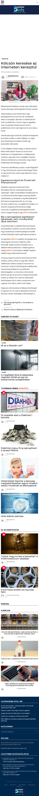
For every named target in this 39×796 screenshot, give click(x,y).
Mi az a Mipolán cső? (12, 345)
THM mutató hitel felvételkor (14, 762)
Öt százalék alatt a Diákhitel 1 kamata (16, 416)
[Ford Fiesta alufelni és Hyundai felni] (19, 577)
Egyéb (4, 343)
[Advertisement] (19, 37)
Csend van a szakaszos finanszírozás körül (19, 659)
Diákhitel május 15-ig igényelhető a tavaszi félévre (19, 449)
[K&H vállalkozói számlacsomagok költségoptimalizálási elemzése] (19, 673)
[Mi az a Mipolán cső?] (19, 330)
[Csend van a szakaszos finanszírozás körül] (19, 649)
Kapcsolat (19, 786)
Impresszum (13, 784)
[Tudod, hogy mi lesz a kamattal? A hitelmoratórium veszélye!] (19, 543)
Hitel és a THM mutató (11, 768)
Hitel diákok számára (12, 516)
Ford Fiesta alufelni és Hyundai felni (17, 591)
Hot (4, 393)
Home (5, 784)
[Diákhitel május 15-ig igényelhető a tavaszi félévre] (19, 435)
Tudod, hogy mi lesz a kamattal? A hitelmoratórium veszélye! (19, 557)
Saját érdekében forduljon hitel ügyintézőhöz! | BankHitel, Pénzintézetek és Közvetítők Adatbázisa (18, 765)
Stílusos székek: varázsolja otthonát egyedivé (15, 710)
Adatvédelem (22, 784)
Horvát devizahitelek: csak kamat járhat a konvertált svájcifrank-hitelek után (19, 633)
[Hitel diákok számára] (19, 503)
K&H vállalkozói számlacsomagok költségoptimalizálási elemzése (19, 685)
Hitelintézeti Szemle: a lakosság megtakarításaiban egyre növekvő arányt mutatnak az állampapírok (19, 483)
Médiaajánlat (31, 784)
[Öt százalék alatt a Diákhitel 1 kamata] (19, 402)
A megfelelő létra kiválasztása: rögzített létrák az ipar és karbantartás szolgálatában (17, 377)
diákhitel (26, 212)
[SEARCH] (37, 2)
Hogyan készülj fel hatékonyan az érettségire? (15, 713)
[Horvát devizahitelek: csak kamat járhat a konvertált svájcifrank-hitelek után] (19, 622)
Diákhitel (24, 388)
